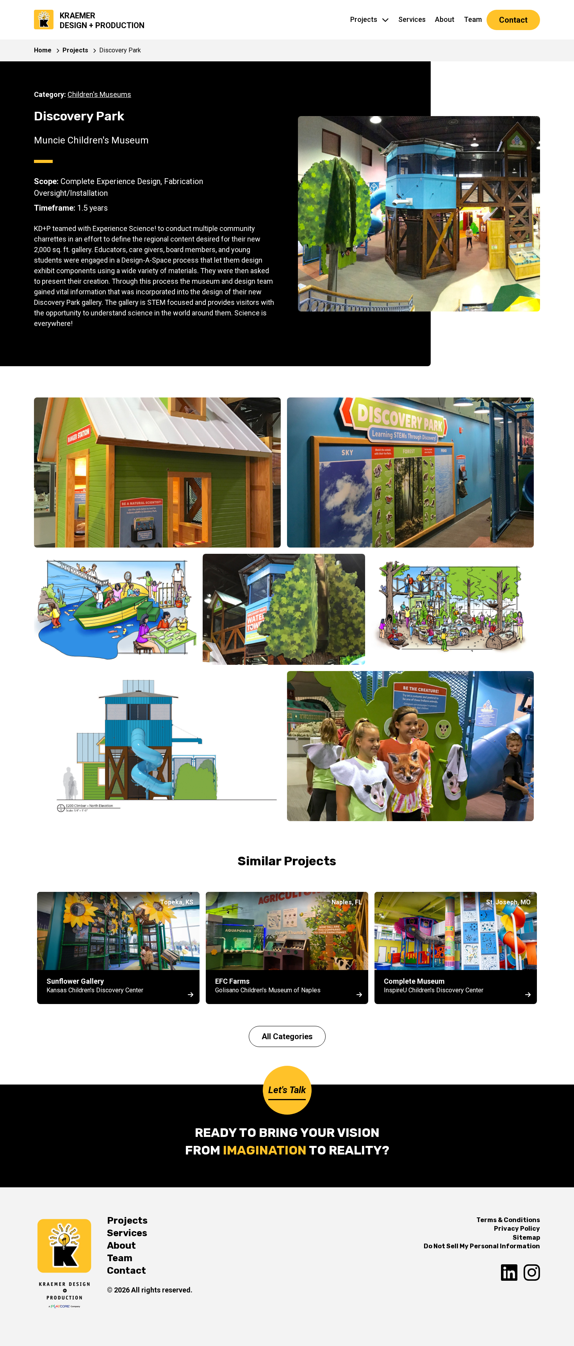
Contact (513, 20)
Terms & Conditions (508, 1220)
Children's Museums (99, 94)
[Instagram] (532, 1273)
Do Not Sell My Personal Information (482, 1246)
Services (412, 19)
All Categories (287, 1036)
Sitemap (526, 1237)
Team (473, 19)
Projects (363, 19)
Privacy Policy (517, 1228)
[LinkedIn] (509, 1273)
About (445, 19)
